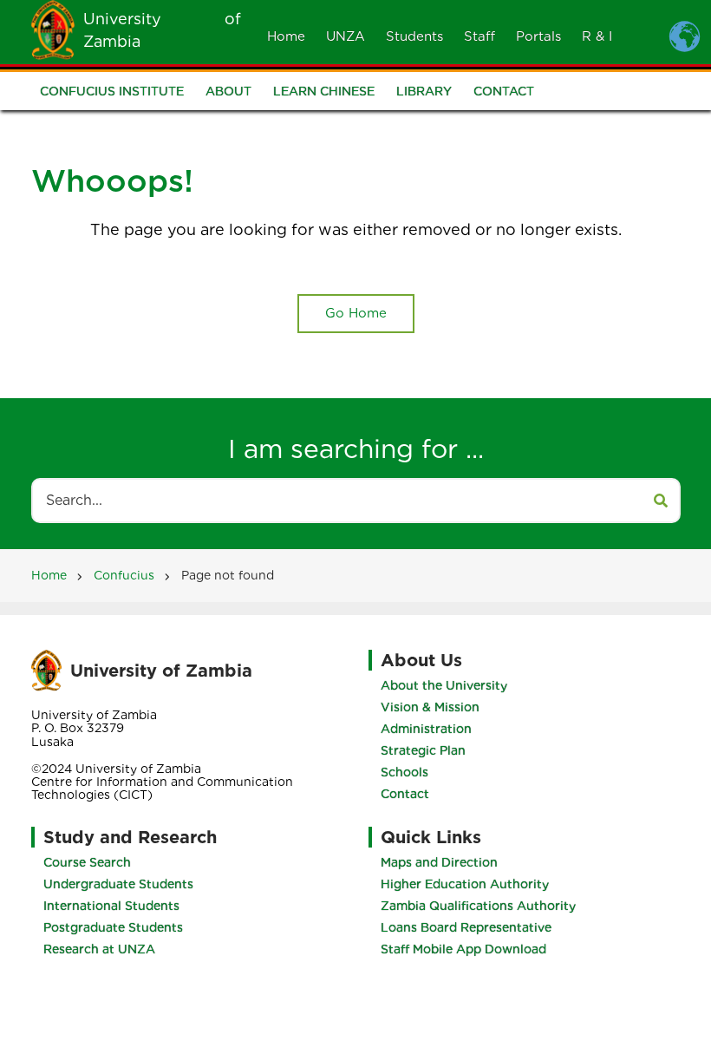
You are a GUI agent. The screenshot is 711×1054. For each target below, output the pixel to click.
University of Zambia (161, 670)
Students (414, 36)
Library (424, 91)
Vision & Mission (430, 707)
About (228, 91)
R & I (597, 36)
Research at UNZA (99, 949)
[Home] (53, 29)
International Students (111, 906)
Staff (479, 36)
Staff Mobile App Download (463, 949)
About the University (444, 685)
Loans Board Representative (466, 927)
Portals (538, 36)
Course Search (87, 862)
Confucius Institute (112, 91)
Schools (404, 772)
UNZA (345, 36)
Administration (426, 729)
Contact (503, 91)
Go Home (356, 313)
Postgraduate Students (113, 927)
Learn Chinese (324, 91)
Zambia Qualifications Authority (478, 906)
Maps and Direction (439, 862)
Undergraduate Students (118, 884)
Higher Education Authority (465, 884)
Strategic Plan (423, 750)
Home (286, 36)
